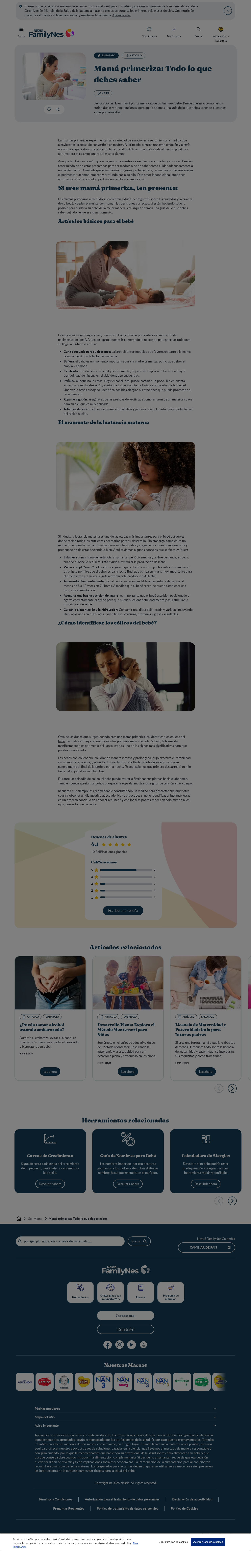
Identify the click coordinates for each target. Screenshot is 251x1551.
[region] (125, 1542)
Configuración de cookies (173, 1541)
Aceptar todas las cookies (208, 1541)
